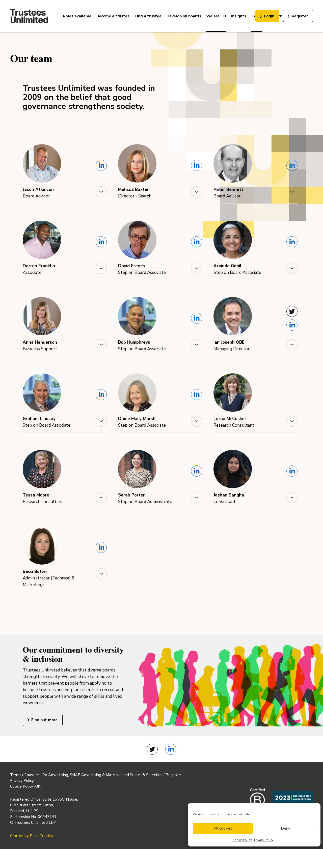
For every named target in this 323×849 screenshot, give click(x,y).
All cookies (222, 828)
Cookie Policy (242, 840)
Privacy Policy (263, 840)
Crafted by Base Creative (32, 835)
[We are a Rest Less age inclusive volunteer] (293, 800)
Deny (285, 828)
